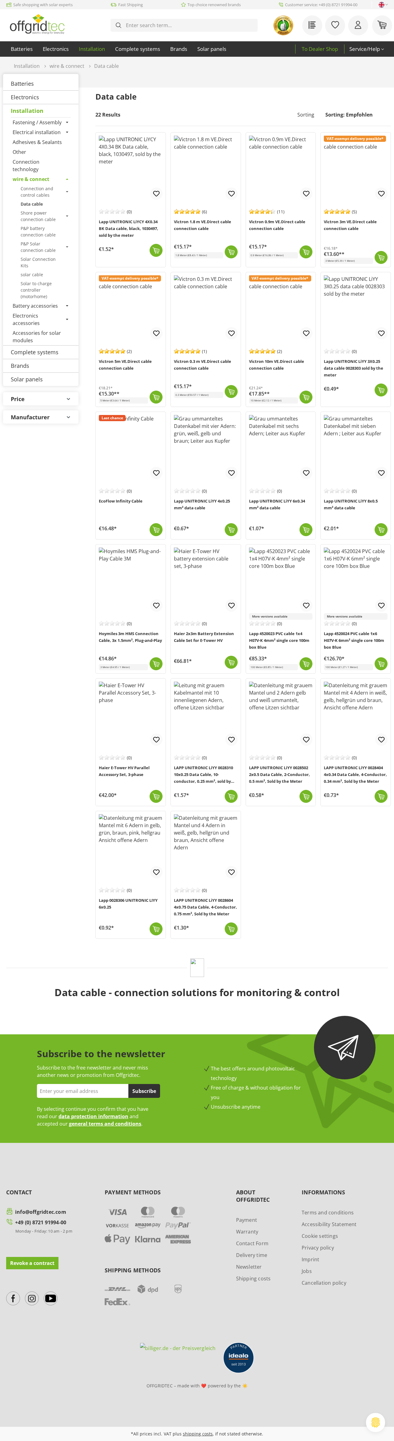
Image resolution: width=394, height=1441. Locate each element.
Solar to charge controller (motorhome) (36, 290)
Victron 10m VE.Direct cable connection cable (276, 365)
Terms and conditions (328, 1212)
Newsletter (249, 1266)
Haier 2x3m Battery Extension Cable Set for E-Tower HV (204, 637)
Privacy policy (318, 1247)
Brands (20, 365)
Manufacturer (30, 417)
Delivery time (251, 1255)
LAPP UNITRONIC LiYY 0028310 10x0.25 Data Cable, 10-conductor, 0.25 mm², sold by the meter (203, 775)
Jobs (307, 1271)
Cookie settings (320, 1236)
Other (19, 152)
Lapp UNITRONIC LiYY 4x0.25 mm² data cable (202, 504)
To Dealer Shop (320, 48)
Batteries (22, 83)
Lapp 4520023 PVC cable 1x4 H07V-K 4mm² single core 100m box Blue (279, 640)
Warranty (247, 1231)
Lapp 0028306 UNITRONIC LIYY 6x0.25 (128, 903)
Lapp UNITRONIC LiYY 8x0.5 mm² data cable (351, 504)
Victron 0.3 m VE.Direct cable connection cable (202, 365)
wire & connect (31, 179)
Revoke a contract (32, 1263)
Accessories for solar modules (37, 337)
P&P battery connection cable (38, 231)
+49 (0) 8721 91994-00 (40, 1222)
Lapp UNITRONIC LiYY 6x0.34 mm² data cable (277, 504)
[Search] (118, 25)
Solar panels (27, 379)
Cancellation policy (324, 1282)
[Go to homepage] (37, 24)
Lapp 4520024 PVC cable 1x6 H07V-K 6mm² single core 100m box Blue (354, 640)
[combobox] (189, 25)
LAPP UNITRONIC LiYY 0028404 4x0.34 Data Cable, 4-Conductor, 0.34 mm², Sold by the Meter (355, 774)
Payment (246, 1220)
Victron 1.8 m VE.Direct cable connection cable (202, 225)
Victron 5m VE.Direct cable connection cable (125, 365)
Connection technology (26, 165)
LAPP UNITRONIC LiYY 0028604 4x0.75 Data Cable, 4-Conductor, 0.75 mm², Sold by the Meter (205, 907)
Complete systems (34, 352)
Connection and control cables (37, 192)
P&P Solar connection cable (38, 247)
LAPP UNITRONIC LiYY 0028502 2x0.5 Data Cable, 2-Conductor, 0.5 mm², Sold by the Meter (279, 774)
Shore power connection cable (38, 216)
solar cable (32, 274)
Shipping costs (253, 1278)
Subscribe (144, 1091)
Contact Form (252, 1243)
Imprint (310, 1259)
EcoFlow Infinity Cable (121, 501)
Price (18, 399)
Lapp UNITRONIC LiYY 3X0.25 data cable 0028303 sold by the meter (353, 368)
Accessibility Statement (329, 1224)
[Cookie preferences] (375, 1422)
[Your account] (358, 25)
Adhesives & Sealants (37, 142)
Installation (27, 110)
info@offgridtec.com (40, 1212)
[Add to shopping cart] (156, 250)
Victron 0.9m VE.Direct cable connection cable (277, 225)
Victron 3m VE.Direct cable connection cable (350, 225)
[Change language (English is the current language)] (381, 5)
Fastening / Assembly (37, 122)
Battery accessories (35, 305)
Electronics (25, 97)
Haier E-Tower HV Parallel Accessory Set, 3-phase (124, 771)
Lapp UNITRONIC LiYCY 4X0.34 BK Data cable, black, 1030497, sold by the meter (128, 228)
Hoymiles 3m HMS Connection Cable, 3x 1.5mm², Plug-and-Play (130, 637)
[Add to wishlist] (156, 193)
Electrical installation (37, 132)
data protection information (93, 1116)
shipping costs (198, 1434)
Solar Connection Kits (38, 262)
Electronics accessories (26, 319)
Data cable (32, 204)
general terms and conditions (105, 1123)
